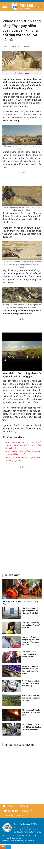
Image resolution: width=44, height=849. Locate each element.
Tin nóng (8, 815)
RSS (14, 835)
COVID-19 (27, 811)
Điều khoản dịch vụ (26, 835)
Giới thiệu (6, 835)
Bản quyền (16, 838)
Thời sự (6, 598)
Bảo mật (5, 838)
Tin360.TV (18, 830)
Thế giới (24, 806)
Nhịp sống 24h (11, 811)
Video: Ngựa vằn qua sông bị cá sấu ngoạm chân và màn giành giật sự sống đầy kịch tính (23, 445)
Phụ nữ (20, 815)
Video (26, 46)
